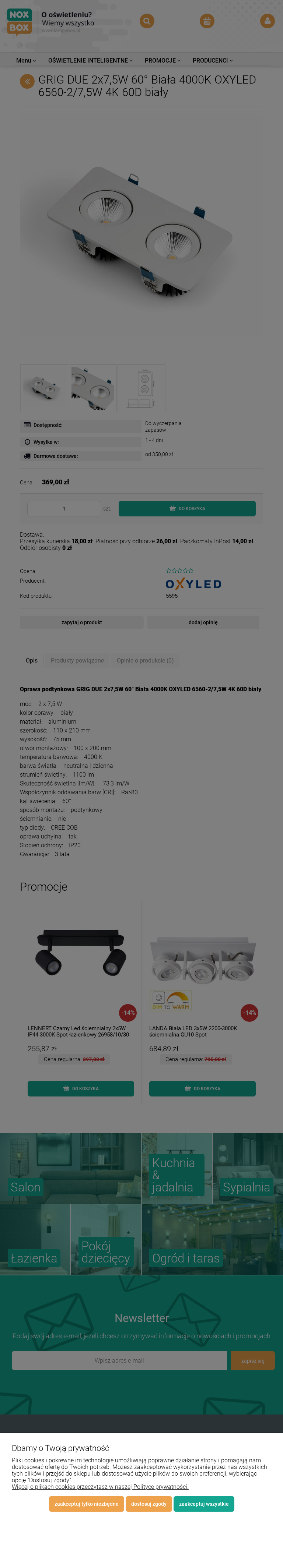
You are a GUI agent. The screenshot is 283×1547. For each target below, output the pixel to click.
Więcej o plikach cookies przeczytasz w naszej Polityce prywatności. (100, 1486)
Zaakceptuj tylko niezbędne (87, 1504)
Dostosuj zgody (149, 1504)
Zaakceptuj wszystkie (204, 1504)
